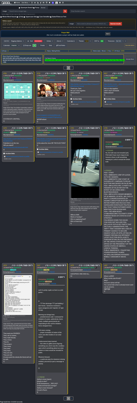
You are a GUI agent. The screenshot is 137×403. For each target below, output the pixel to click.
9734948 (118, 80)
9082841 (51, 135)
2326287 (120, 146)
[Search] (65, 11)
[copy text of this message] (26, 73)
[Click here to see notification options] (49, 3)
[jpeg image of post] (19, 73)
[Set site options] (59, 3)
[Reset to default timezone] (123, 41)
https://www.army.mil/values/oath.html (15, 147)
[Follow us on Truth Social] (53, 3)
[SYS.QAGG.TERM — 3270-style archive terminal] (46, 3)
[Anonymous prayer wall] (40, 3)
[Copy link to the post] (28, 73)
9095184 (17, 135)
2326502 (119, 135)
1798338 (53, 284)
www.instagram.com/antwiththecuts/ (48, 115)
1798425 (52, 272)
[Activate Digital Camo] (21, 73)
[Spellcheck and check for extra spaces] (32, 73)
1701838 (119, 272)
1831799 (18, 272)
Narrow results (115, 24)
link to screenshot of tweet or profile (85, 102)
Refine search (7, 21)
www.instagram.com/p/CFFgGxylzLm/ (49, 117)
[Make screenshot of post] (25, 73)
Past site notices (129, 45)
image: (72, 24)
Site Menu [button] (25, 2)
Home (18, 2)
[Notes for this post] (23, 73)
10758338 (17, 80)
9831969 (84, 80)
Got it (107, 33)
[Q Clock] (31, 3)
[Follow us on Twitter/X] (56, 3)
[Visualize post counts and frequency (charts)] (34, 3)
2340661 (85, 135)
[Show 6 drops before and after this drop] (16, 73)
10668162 (51, 80)
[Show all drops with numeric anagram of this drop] (18, 73)
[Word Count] (14, 73)
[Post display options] (12, 73)
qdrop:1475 (87, 270)
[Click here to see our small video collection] (43, 3)
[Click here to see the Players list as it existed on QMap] (37, 3)
